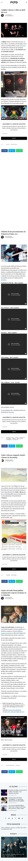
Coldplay (7, 144)
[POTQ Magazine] (14, 2)
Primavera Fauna (20, 438)
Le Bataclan (18, 765)
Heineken (3, 280)
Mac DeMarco (8, 438)
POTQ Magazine (9, 14)
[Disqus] (14, 171)
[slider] (8, 118)
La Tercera (23, 45)
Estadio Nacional (14, 144)
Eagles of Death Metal (10, 765)
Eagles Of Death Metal (14, 710)
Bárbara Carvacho (9, 460)
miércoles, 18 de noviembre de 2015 (14, 712)
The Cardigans (9, 439)
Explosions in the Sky (10, 437)
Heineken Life (22, 437)
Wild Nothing (15, 439)
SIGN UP (14, 138)
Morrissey (14, 438)
